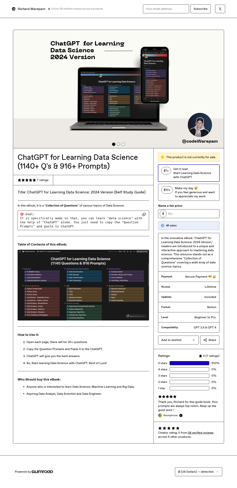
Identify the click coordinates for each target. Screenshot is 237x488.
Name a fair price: (170, 205)
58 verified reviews (200, 432)
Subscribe (201, 9)
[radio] (188, 173)
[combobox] (178, 340)
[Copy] (144, 214)
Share (212, 340)
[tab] (113, 144)
